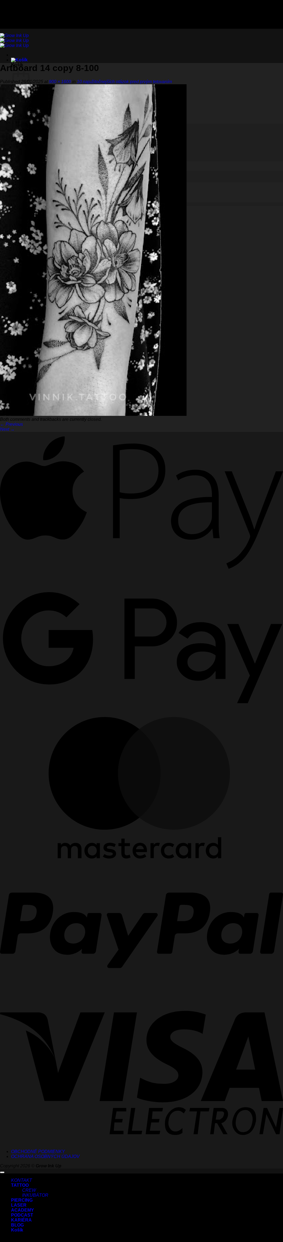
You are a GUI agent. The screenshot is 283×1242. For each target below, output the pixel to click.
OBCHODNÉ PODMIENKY (38, 1151)
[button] (19, 59)
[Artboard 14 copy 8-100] (93, 414)
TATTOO (20, 1185)
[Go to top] (2, 1172)
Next (7, 429)
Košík (17, 1230)
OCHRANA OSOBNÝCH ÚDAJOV (45, 1156)
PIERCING (22, 1200)
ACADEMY (22, 1210)
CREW (29, 1190)
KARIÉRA (21, 1220)
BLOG (17, 1225)
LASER (19, 1205)
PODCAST (22, 1215)
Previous (11, 424)
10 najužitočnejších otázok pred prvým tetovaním (124, 81)
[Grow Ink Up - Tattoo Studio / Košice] (14, 40)
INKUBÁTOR (35, 1195)
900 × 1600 (60, 81)
